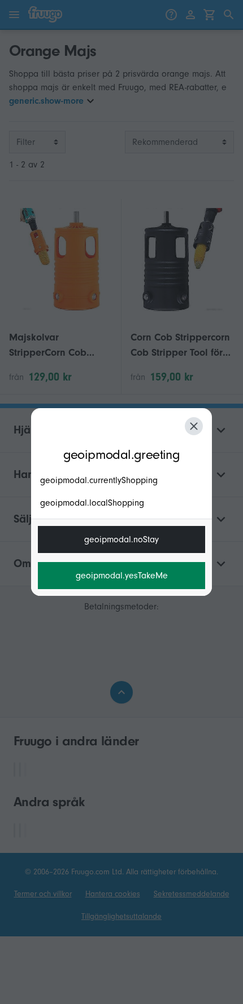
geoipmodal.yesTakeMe (122, 575)
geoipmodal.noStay (121, 539)
